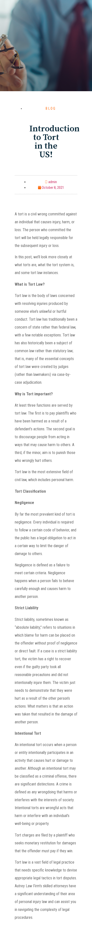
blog (51, 108)
